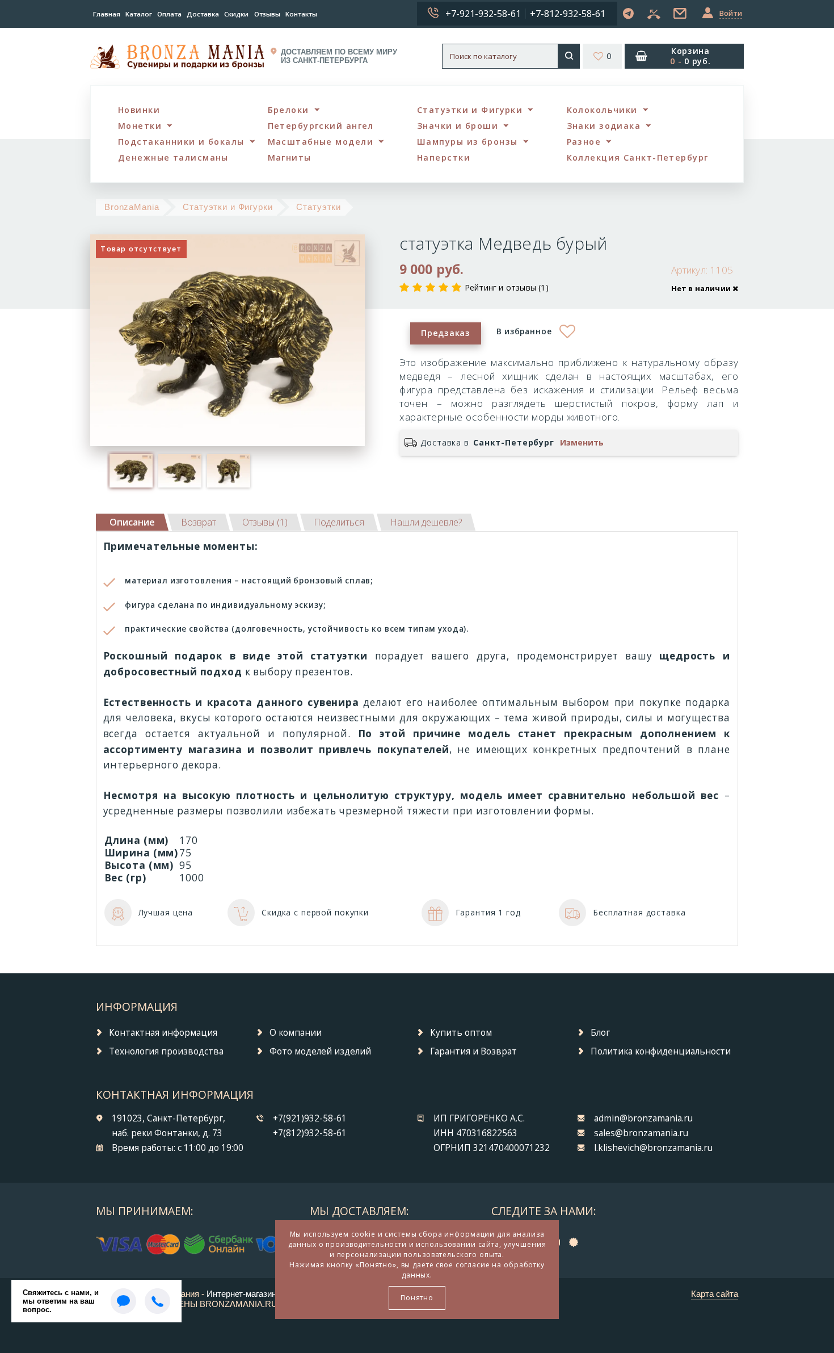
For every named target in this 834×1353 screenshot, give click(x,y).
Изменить (582, 442)
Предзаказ (445, 332)
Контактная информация (163, 1033)
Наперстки (443, 157)
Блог (600, 1033)
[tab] (198, 522)
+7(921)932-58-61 (310, 1118)
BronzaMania (131, 207)
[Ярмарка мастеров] (576, 1241)
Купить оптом (461, 1033)
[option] (131, 470)
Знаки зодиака (604, 125)
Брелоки (288, 109)
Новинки (139, 109)
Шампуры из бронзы (467, 141)
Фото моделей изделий (320, 1051)
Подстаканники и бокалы (181, 141)
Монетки (140, 125)
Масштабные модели (320, 141)
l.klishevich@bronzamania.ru (653, 1148)
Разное (584, 141)
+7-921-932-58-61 (483, 13)
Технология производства (166, 1051)
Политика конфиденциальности (661, 1051)
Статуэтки (318, 207)
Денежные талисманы (173, 157)
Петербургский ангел (321, 125)
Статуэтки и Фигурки (470, 109)
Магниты (289, 157)
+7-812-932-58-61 (567, 13)
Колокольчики (602, 109)
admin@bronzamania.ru (643, 1118)
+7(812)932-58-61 (310, 1133)
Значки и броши (457, 125)
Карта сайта (714, 1294)
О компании (295, 1033)
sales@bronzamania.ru (641, 1133)
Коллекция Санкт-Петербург (638, 157)
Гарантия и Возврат (473, 1051)
